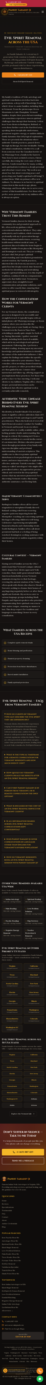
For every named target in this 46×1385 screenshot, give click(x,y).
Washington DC (15, 1353)
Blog (4, 1227)
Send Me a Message (23, 1160)
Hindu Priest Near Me (10, 1274)
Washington (34, 1358)
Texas (40, 1353)
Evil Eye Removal (8, 1264)
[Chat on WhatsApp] (40, 1379)
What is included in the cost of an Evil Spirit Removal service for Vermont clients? (22, 809)
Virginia (6, 1353)
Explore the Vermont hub (21, 1114)
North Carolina (17, 1356)
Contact (5, 1217)
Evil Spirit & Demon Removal (13, 1291)
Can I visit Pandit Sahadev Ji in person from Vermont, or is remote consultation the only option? (21, 792)
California (8, 1356)
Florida (11, 1358)
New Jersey (37, 1356)
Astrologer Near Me (10, 1241)
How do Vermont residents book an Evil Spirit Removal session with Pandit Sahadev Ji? (21, 860)
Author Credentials (9, 1224)
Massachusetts (13, 1361)
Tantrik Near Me (8, 1270)
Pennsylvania (25, 1358)
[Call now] (40, 1371)
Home (4, 1201)
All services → (7, 1311)
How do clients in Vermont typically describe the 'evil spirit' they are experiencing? (22, 717)
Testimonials (7, 1210)
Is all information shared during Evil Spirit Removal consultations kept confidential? (19, 825)
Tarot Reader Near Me (11, 1257)
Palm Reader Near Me (10, 1254)
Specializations (8, 1207)
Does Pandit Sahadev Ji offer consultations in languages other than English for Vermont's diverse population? (21, 843)
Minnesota (34, 1361)
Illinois (17, 1358)
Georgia (41, 1358)
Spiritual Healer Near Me (12, 1244)
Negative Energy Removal (12, 1301)
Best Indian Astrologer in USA (14, 1284)
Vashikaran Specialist (10, 1267)
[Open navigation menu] (42, 11)
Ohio (27, 1361)
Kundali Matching (9, 1297)
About (4, 1220)
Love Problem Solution (11, 1251)
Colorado (22, 1361)
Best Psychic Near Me (10, 1238)
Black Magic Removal (10, 1247)
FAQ (3, 1214)
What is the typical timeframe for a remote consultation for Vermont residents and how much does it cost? (21, 758)
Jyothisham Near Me (10, 1307)
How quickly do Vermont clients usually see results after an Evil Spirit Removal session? (21, 775)
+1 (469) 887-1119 (24, 1152)
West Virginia (33, 1353)
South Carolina (27, 1356)
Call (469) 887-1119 (25, 75)
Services (5, 1204)
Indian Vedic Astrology (11, 1304)
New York (5, 1358)
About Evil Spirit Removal (23, 81)
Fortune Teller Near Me (11, 1261)
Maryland (24, 1353)
